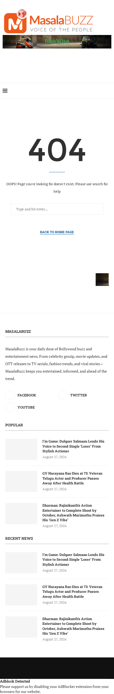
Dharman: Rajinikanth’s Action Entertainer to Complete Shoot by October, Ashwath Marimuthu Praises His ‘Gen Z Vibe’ (73, 512)
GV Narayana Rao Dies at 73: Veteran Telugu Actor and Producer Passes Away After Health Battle (72, 478)
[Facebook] (101, 90)
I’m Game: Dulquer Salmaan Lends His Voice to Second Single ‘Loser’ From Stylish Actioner (73, 446)
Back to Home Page (57, 232)
